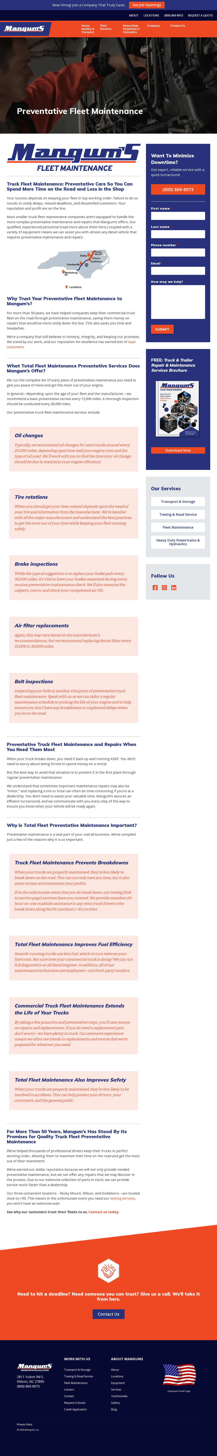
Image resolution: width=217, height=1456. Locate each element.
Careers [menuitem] (69, 1389)
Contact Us (178, 25)
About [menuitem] (134, 15)
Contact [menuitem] (69, 1396)
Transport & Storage (178, 501)
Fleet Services (105, 27)
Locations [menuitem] (151, 15)
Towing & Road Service (178, 514)
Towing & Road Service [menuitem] (78, 1376)
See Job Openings (147, 5)
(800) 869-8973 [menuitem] (173, 15)
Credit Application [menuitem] (75, 1409)
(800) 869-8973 (178, 189)
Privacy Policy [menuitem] (24, 1424)
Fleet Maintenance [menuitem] (75, 1383)
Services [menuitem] (116, 1389)
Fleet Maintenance (178, 527)
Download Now (178, 450)
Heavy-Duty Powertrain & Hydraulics (131, 29)
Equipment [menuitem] (118, 1383)
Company (152, 25)
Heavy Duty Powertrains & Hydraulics (178, 542)
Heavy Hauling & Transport (88, 29)
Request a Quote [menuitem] (200, 15)
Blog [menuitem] (114, 1409)
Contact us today (103, 1212)
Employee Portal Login (179, 1391)
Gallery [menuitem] (115, 1403)
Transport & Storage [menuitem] (77, 1370)
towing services (122, 1198)
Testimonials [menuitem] (119, 1396)
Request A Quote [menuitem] (74, 1403)
